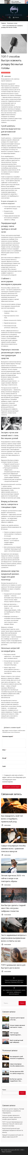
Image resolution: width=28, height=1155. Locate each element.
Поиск (4, 1089)
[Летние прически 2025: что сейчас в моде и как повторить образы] (14, 865)
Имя (4, 750)
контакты (8, 1151)
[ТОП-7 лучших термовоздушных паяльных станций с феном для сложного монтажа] (7, 2)
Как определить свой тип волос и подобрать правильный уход (12, 819)
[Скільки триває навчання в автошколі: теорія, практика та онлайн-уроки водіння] (5, 1026)
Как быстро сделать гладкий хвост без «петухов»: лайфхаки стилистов (13, 908)
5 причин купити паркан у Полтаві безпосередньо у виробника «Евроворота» (17, 1019)
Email (4, 758)
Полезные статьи (6, 72)
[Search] (9, 17)
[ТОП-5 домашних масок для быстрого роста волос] (14, 954)
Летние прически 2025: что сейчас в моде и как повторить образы (13, 878)
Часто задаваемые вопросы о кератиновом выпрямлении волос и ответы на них (13, 938)
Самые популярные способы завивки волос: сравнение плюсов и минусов (13, 848)
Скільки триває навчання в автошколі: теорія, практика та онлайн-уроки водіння (17, 1026)
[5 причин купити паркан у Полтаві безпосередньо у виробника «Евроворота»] (5, 1018)
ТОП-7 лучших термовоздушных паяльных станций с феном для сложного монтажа (16, 2)
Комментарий (8, 736)
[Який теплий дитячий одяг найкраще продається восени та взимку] (5, 1041)
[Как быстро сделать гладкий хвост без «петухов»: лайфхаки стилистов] (14, 895)
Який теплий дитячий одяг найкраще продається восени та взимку (16, 1041)
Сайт (4, 766)
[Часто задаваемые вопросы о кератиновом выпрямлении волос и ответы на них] (14, 925)
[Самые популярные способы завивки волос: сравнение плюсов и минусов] (14, 835)
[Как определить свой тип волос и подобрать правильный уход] (14, 805)
